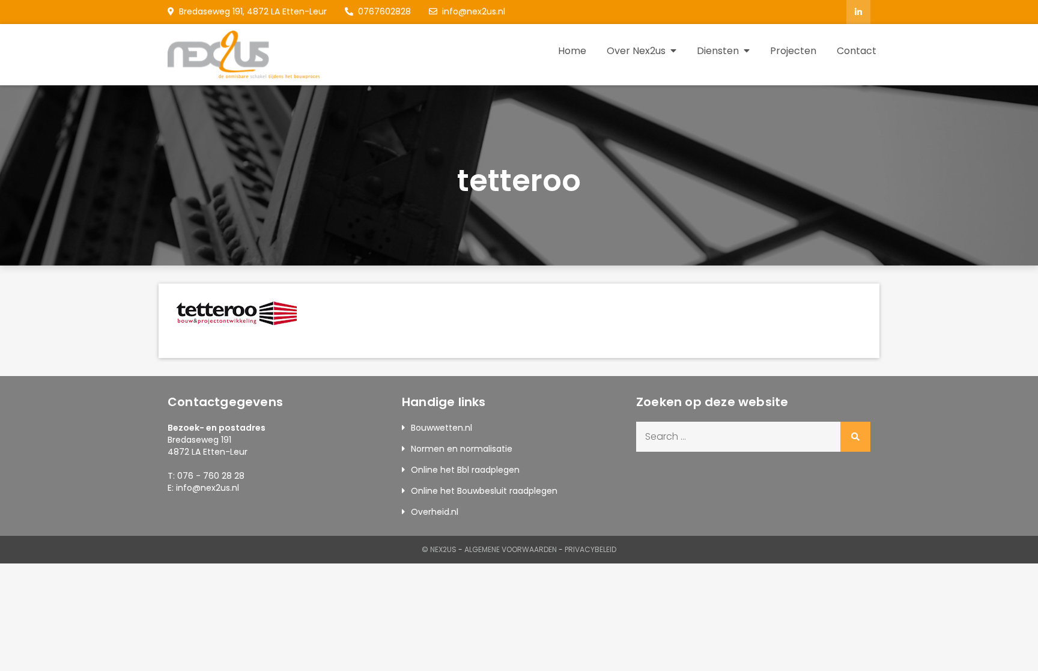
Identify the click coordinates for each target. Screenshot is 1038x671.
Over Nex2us (636, 51)
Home (572, 51)
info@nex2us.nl (473, 11)
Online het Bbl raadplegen (465, 470)
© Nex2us (439, 549)
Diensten (718, 51)
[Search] (855, 437)
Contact (856, 51)
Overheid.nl (434, 512)
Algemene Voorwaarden (510, 549)
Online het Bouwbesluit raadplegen (484, 491)
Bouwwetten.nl (441, 428)
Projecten (793, 51)
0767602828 (384, 11)
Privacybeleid (590, 549)
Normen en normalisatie (461, 449)
